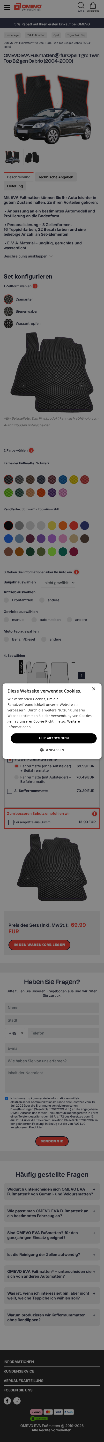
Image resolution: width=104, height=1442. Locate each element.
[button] (52, 750)
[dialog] (52, 721)
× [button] (93, 689)
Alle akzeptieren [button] (53, 738)
